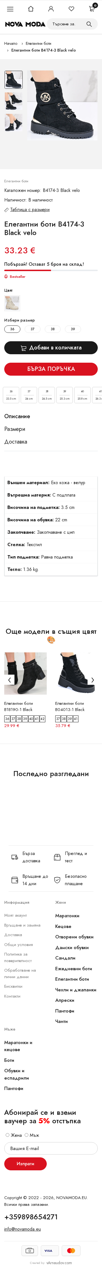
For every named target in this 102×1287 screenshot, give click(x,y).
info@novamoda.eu (22, 1229)
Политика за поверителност (18, 957)
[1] (89, 24)
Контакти (12, 996)
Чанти (61, 1021)
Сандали (65, 957)
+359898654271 (31, 1217)
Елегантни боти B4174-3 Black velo (43, 50)
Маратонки (67, 915)
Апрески (64, 1000)
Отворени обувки (74, 936)
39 (73, 329)
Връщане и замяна (22, 925)
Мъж (33, 1135)
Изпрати (25, 1163)
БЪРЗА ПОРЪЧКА (51, 369)
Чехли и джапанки (75, 989)
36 (12, 329)
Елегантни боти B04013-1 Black (69, 706)
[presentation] (9, 680)
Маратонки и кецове (18, 1046)
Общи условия (18, 945)
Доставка (13, 935)
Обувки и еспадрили (16, 1074)
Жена (15, 1135)
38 (53, 329)
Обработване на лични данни (20, 973)
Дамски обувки (72, 947)
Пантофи (64, 1010)
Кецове (63, 926)
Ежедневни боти (73, 968)
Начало (10, 43)
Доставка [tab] (15, 442)
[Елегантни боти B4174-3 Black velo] (62, 105)
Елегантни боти (38, 43)
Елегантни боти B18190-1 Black (18, 706)
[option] (13, 81)
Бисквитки (13, 986)
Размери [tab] (14, 429)
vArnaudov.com (59, 1263)
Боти (9, 1060)
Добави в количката (55, 348)
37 (33, 329)
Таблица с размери (30, 209)
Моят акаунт (15, 915)
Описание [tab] (17, 416)
